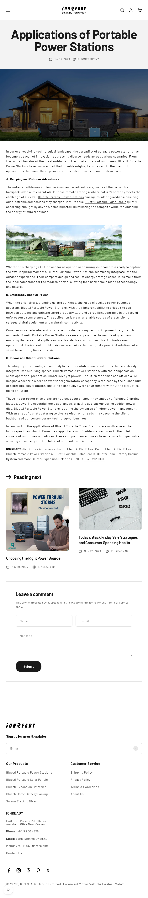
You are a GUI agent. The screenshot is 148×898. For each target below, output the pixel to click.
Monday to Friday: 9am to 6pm (27, 845)
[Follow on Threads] (28, 870)
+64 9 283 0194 (94, 459)
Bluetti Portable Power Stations (61, 197)
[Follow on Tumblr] (48, 870)
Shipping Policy (81, 772)
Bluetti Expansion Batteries (26, 786)
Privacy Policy (92, 602)
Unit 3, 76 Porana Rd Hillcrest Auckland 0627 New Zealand (27, 823)
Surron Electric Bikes (21, 801)
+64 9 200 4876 (22, 831)
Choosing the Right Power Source (33, 558)
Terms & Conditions (85, 786)
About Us (77, 793)
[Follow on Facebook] (8, 870)
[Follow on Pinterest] (38, 870)
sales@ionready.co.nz (26, 838)
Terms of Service (118, 602)
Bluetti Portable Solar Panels (105, 201)
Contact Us (14, 853)
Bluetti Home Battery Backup (27, 793)
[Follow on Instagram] (18, 870)
